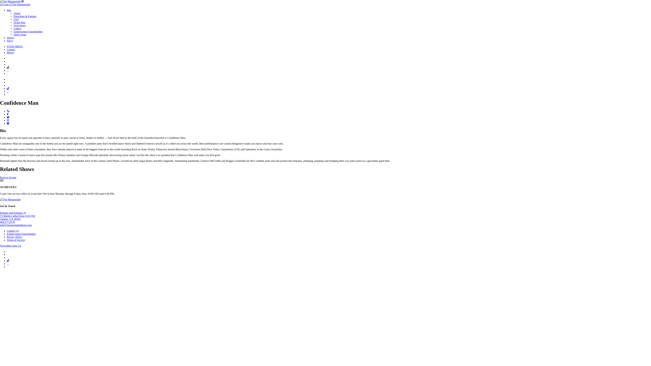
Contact (11, 49)
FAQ (16, 19)
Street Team (20, 34)
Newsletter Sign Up (10, 245)
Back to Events (8, 177)
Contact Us (13, 230)
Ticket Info (19, 22)
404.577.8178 (7, 222)
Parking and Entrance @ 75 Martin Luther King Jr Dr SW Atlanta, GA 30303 (17, 215)
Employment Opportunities (28, 31)
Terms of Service (16, 240)
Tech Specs (20, 25)
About (17, 13)
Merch (10, 52)
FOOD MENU (15, 46)
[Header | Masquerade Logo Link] (10, 1)
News (10, 40)
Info (9, 10)
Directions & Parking (25, 16)
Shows (10, 37)
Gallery (18, 28)
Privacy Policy (14, 237)
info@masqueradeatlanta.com (16, 225)
